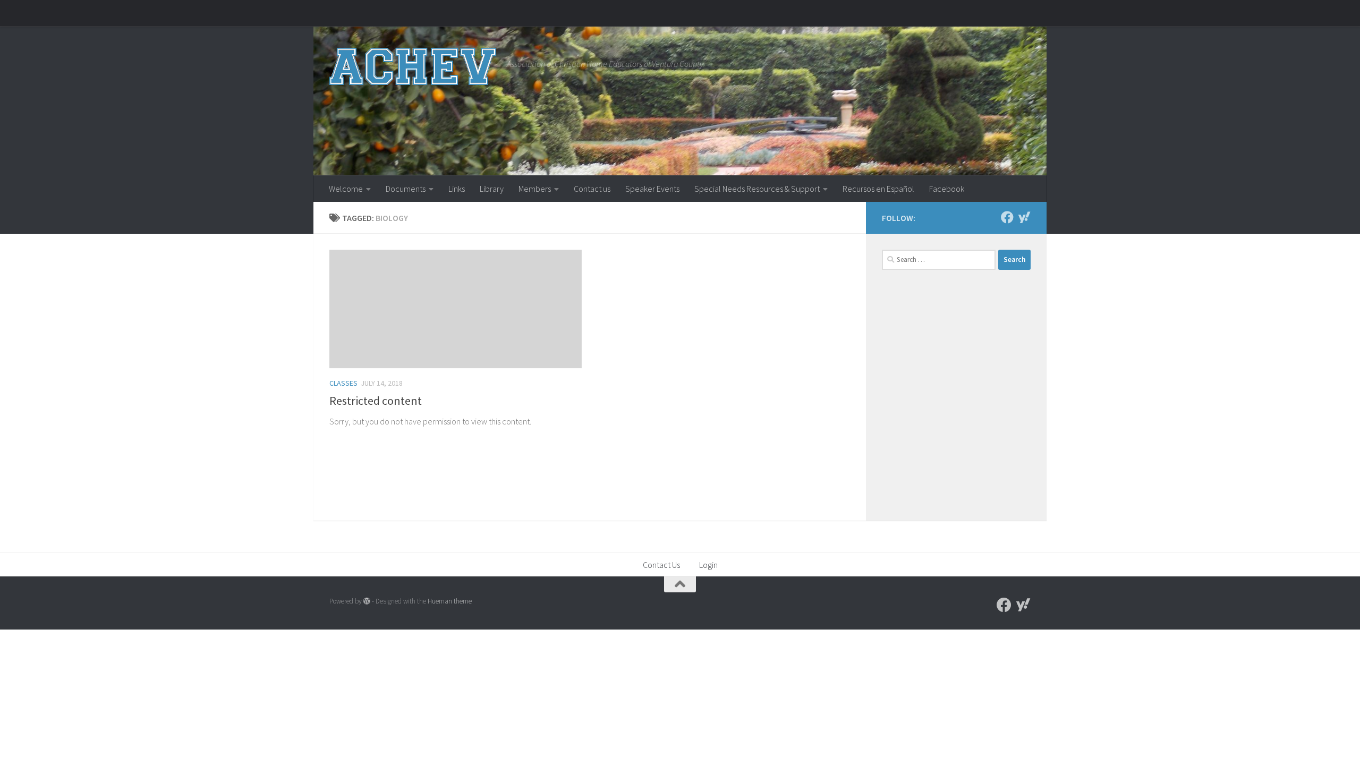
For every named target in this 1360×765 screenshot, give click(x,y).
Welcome (346, 188)
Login (708, 564)
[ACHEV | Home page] (412, 66)
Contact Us (661, 564)
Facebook (946, 188)
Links (456, 188)
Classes (343, 383)
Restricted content (375, 400)
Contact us (592, 188)
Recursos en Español (878, 188)
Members (534, 188)
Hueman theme (450, 601)
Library (492, 188)
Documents (406, 188)
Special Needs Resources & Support (757, 188)
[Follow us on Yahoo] (1024, 217)
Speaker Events (652, 188)
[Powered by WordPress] (366, 601)
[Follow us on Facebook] (1007, 217)
